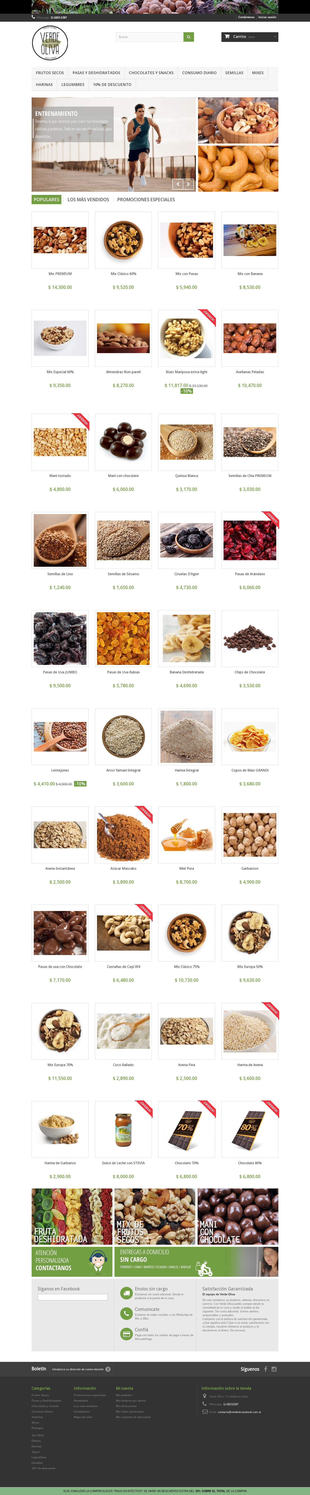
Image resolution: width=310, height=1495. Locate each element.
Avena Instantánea (60, 868)
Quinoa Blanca (186, 476)
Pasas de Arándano (250, 574)
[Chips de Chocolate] (250, 638)
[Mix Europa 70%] (60, 1031)
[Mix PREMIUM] (60, 240)
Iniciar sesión (267, 17)
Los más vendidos (88, 199)
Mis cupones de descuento (133, 1417)
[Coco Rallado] (123, 1031)
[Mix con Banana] (250, 240)
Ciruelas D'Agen (186, 574)
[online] (114, 144)
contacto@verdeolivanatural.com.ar (239, 1412)
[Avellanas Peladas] (250, 338)
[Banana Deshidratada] (186, 638)
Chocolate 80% (250, 1163)
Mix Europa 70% (60, 1065)
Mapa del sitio (83, 1417)
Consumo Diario (199, 72)
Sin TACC (38, 1435)
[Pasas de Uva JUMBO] (60, 638)
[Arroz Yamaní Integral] (123, 736)
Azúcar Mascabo (123, 868)
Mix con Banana (250, 274)
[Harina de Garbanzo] (60, 1129)
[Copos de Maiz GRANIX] (250, 736)
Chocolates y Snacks (151, 72)
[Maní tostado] (60, 442)
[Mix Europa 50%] (250, 933)
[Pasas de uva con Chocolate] (60, 933)
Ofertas (36, 1441)
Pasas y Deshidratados (96, 72)
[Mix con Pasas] (186, 240)
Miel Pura (186, 868)
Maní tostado (60, 476)
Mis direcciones (126, 1406)
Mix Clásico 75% (186, 967)
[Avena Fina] (186, 1031)
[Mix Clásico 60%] (123, 240)
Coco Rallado (123, 1065)
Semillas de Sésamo (123, 574)
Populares (46, 199)
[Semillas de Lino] (60, 540)
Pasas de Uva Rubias (123, 672)
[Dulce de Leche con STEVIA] (123, 1129)
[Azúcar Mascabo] (123, 835)
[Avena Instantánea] (60, 835)
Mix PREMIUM (60, 274)
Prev (177, 184)
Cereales (37, 1462)
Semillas (234, 72)
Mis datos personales (130, 1411)
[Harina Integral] (186, 736)
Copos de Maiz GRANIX (250, 770)
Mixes (258, 72)
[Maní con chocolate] (123, 442)
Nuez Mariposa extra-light (187, 372)
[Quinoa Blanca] (186, 442)
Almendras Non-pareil (123, 372)
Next (188, 184)
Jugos (36, 1451)
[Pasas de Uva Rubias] (123, 638)
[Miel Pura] (186, 835)
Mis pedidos (124, 1395)
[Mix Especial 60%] (60, 338)
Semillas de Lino (60, 574)
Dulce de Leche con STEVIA (123, 1163)
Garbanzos (250, 868)
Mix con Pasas (186, 274)
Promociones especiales (146, 199)
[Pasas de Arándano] (250, 540)
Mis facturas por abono (131, 1400)
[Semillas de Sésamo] (123, 540)
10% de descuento (112, 84)
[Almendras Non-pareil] (123, 338)
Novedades (81, 1400)
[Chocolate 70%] (186, 1129)
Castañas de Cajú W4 (123, 967)
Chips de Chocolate (250, 672)
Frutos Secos (50, 72)
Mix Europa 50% (250, 967)
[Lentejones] (60, 736)
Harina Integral (187, 770)
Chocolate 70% (186, 1163)
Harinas (44, 84)
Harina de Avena (250, 1065)
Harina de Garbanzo (60, 1163)
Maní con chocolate (123, 476)
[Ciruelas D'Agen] (186, 540)
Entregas (37, 1428)
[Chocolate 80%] (250, 1129)
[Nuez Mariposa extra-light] (186, 338)
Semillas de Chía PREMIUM (250, 476)
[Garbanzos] (250, 835)
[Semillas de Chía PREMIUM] (250, 442)
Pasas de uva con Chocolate (60, 967)
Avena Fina (186, 1065)
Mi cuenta (124, 1388)
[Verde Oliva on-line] (71, 43)
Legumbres (72, 84)
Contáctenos (246, 17)
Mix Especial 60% (60, 372)
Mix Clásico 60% (123, 274)
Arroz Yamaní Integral (123, 770)
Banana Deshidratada (187, 672)
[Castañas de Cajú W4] (123, 933)
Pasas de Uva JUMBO (60, 672)
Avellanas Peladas (250, 372)
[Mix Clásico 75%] (186, 933)
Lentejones (60, 770)
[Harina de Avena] (250, 1031)
